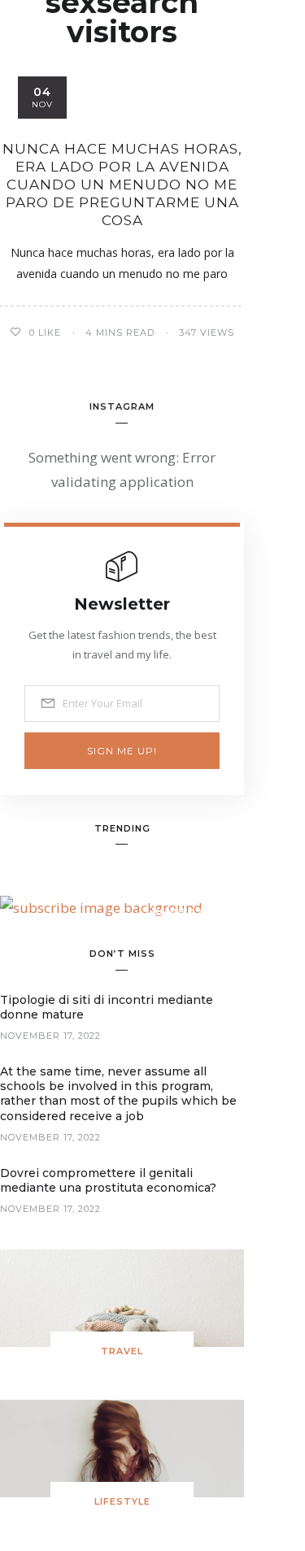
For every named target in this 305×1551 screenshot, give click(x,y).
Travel (122, 1351)
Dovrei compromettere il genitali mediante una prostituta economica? (108, 1180)
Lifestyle (122, 1501)
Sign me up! (122, 751)
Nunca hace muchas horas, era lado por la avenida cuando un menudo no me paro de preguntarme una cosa (122, 184)
